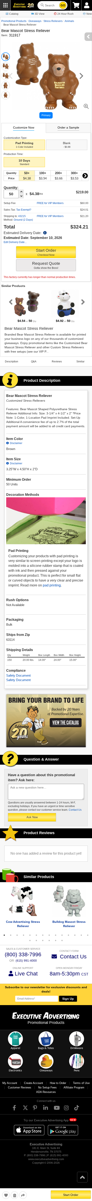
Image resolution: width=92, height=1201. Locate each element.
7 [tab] (43, 935)
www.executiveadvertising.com (46, 1159)
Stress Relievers (52, 21)
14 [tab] (88, 935)
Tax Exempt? (23, 209)
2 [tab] (11, 935)
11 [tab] (68, 935)
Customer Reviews (19, 1087)
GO (63, 5)
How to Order (58, 1083)
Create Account (33, 1083)
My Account (9, 1083)
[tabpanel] (27, 306)
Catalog (13, 13)
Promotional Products (13, 21)
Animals (69, 21)
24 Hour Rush (65, 13)
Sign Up (68, 998)
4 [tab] (23, 935)
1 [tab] (4, 935)
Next (85, 176)
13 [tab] (81, 935)
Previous (10, 302)
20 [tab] (62, 940)
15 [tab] (30, 940)
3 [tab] (17, 935)
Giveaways (34, 21)
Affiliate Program (74, 1087)
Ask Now (32, 817)
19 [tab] (55, 940)
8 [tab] (49, 935)
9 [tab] (55, 935)
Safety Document (18, 675)
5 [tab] (30, 935)
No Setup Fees (47, 1087)
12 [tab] (75, 935)
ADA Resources (46, 1092)
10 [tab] (62, 935)
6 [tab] (36, 935)
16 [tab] (36, 940)
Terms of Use (81, 1083)
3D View (40, 13)
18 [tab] (49, 940)
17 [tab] (43, 940)
